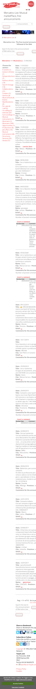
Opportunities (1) (8, 125)
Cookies (19, 671)
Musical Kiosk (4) (8, 98)
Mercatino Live (9, 37)
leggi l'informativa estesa (24, 680)
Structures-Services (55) (6, 137)
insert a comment (23, 222)
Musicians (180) (8, 123)
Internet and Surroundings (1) (8, 114)
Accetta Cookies (18, 683)
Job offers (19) (7, 130)
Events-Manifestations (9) (7, 102)
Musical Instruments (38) (8, 133)
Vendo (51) (6, 140)
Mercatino (6, 61)
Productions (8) (8, 128)
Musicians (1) (7, 121)
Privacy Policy (21, 669)
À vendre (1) (6, 70)
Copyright (19, 649)
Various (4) (6, 95)
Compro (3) (6, 93)
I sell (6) (5, 108)
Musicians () (18, 61)
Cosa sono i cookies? (18, 687)
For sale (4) (6, 106)
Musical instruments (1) (8, 118)
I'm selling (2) (7, 110)
